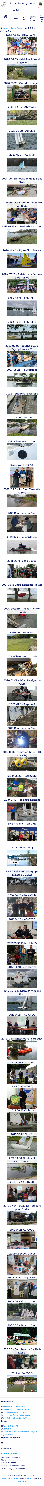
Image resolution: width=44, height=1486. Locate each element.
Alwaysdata (22, 1481)
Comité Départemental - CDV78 (15, 1418)
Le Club (24, 19)
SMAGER (7, 1428)
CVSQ (5, 1442)
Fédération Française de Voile (15, 1412)
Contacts (3, 1478)
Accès (15, 19)
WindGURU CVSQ (10, 1426)
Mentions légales (13, 1478)
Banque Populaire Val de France (16, 1409)
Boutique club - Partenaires (14, 1406)
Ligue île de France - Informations (16, 1415)
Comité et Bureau (33, 18)
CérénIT (29, 1478)
